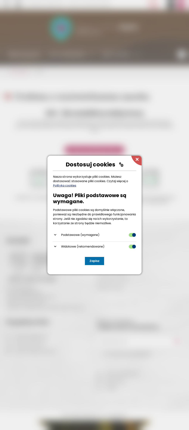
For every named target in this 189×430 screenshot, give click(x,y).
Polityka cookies (64, 185)
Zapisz (94, 261)
